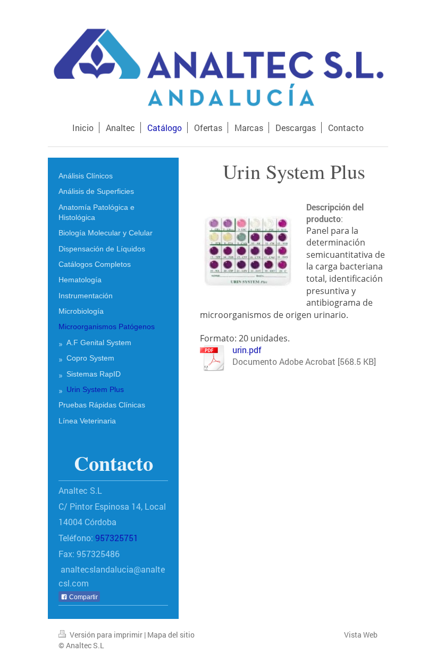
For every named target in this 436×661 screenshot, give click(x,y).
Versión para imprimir (106, 635)
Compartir (83, 597)
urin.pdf (247, 349)
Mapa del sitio (171, 635)
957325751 (116, 537)
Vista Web (361, 635)
